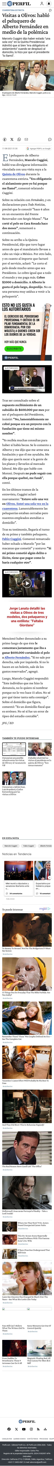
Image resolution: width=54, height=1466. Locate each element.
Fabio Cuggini (28, 846)
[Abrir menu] (4, 3)
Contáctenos (32, 1439)
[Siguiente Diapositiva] (49, 877)
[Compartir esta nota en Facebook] (4, 139)
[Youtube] (23, 1429)
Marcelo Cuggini (11, 846)
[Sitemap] (45, 1429)
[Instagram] (31, 1429)
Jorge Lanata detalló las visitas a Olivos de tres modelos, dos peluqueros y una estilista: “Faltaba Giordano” (27, 616)
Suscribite (14, 348)
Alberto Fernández (17, 657)
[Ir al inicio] (19, 3)
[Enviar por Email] (26, 139)
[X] (16, 1429)
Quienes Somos (19, 1439)
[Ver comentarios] (50, 10)
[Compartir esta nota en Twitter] (11, 139)
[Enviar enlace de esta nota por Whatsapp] (19, 139)
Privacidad (43, 1439)
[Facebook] (9, 1429)
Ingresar (42, 3)
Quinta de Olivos (13, 174)
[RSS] (38, 1429)
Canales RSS (7, 1439)
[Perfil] (27, 1422)
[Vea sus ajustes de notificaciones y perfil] (49, 3)
